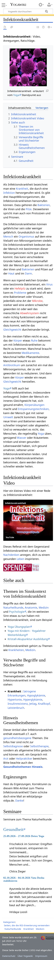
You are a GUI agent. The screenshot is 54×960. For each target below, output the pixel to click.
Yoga (16, 95)
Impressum (41, 955)
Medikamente (30, 353)
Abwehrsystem (29, 313)
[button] (28, 520)
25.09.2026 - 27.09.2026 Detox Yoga (23, 836)
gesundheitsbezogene (17, 738)
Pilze (29, 209)
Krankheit (22, 188)
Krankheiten (16, 650)
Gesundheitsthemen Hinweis (22, 767)
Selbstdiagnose (13, 746)
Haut (11, 273)
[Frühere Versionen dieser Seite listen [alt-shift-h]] (43, 27)
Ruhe (34, 340)
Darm (28, 273)
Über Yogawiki (25, 955)
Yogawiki (18, 4)
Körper (18, 340)
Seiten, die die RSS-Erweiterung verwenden (27, 925)
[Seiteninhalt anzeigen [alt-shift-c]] (5, 27)
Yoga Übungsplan (19, 626)
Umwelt (8, 417)
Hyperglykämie (32, 699)
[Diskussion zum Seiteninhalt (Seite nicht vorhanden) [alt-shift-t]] (11, 27)
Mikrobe (37, 301)
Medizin (44, 607)
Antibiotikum (11, 365)
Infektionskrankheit (15, 503)
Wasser (21, 437)
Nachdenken (11, 555)
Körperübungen (34, 405)
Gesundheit (13, 829)
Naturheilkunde (13, 607)
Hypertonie (15, 699)
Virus (49, 284)
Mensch (8, 236)
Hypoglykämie (36, 695)
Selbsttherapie (39, 746)
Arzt (5, 758)
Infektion (9, 192)
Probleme (20, 292)
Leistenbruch (16, 708)
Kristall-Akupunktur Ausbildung (28, 639)
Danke (19, 800)
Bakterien (44, 205)
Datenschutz (8, 955)
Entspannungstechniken (33, 409)
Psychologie (16, 611)
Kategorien (9, 922)
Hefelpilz (20, 288)
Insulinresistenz (18, 703)
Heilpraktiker (24, 758)
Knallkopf (44, 703)
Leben (20, 559)
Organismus (26, 236)
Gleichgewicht (12, 329)
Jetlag (32, 703)
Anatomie (31, 607)
